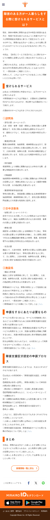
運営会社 (19, 511)
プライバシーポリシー (31, 511)
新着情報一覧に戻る (25, 468)
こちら (40, 304)
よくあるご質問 (8, 511)
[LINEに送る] (43, 483)
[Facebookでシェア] (28, 483)
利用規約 (44, 511)
